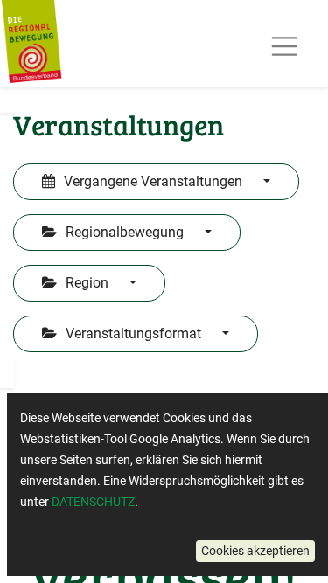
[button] (255, 551)
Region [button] (87, 282)
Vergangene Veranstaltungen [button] (153, 181)
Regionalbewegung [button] (124, 232)
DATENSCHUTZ (93, 502)
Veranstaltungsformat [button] (133, 333)
